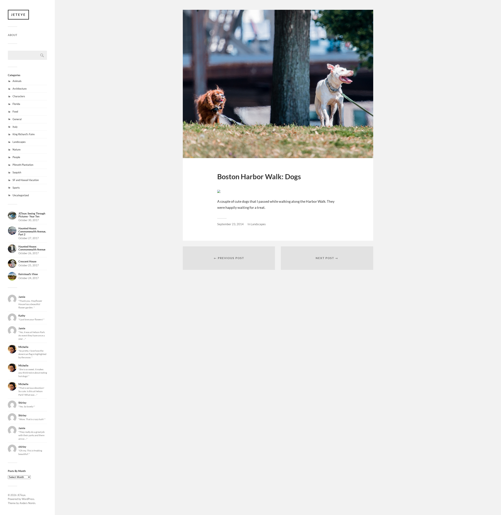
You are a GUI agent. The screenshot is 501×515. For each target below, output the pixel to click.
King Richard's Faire (24, 134)
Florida (16, 103)
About (12, 35)
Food (15, 111)
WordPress (28, 499)
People (16, 157)
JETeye (18, 15)
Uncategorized (21, 195)
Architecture (20, 88)
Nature (17, 149)
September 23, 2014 (230, 224)
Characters (19, 96)
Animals (17, 81)
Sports (16, 187)
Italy (15, 126)
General (17, 119)
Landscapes (19, 141)
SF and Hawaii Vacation (26, 180)
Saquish (17, 172)
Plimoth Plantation (23, 164)
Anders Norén (27, 503)
